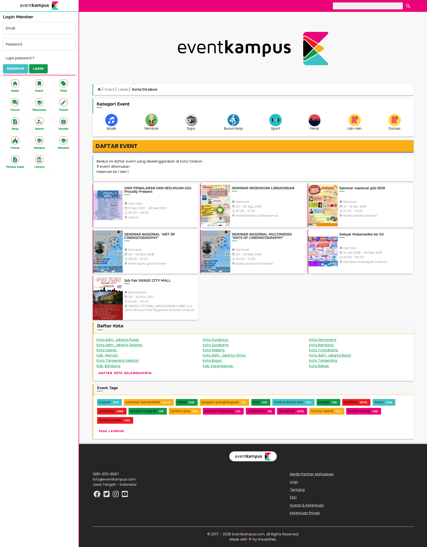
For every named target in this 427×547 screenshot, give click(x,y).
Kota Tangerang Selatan (121, 360)
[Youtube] (125, 495)
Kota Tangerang (326, 360)
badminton (260, 411)
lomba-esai (184, 411)
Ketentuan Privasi (305, 512)
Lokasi (123, 89)
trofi (260, 402)
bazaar (108, 402)
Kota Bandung (325, 344)
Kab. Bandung (112, 365)
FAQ (293, 497)
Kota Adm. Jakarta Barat (333, 355)
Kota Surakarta (219, 344)
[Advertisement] (253, 48)
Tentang (297, 489)
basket (328, 402)
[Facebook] (98, 495)
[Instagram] (116, 495)
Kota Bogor (215, 360)
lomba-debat (326, 411)
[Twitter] (107, 495)
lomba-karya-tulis (292, 402)
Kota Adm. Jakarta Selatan (123, 344)
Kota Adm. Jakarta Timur (228, 355)
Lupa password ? (20, 58)
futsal (186, 402)
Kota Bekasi (322, 365)
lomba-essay (363, 411)
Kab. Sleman (111, 355)
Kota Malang (217, 350)
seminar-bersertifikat (148, 402)
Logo (294, 481)
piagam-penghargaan (224, 402)
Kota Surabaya (219, 339)
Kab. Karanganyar (221, 365)
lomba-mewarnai (222, 411)
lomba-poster (114, 420)
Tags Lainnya (111, 431)
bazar (383, 402)
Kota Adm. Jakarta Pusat (122, 339)
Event (110, 89)
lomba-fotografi (146, 411)
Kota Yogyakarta (327, 350)
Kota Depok (110, 350)
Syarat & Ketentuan (307, 505)
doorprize (291, 411)
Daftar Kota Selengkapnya (125, 373)
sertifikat (355, 402)
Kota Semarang (326, 339)
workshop (111, 411)
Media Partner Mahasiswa (312, 474)
